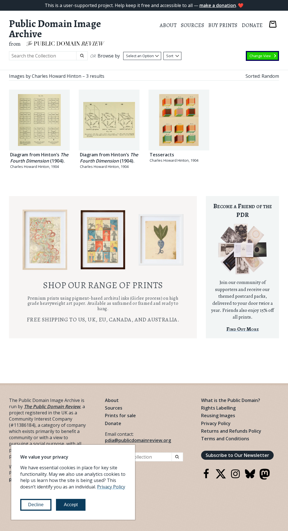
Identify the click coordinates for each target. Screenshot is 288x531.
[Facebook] (206, 477)
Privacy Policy (216, 423)
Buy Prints (222, 25)
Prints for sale (120, 415)
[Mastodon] (265, 478)
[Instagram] (235, 477)
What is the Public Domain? (230, 400)
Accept (71, 504)
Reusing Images (218, 415)
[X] (221, 477)
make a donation (217, 5)
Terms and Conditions (225, 439)
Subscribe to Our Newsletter (237, 455)
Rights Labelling (218, 408)
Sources (192, 25)
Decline (36, 504)
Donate (252, 25)
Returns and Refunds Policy (231, 431)
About (168, 25)
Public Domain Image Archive (55, 29)
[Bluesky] (250, 477)
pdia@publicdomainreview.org (138, 440)
